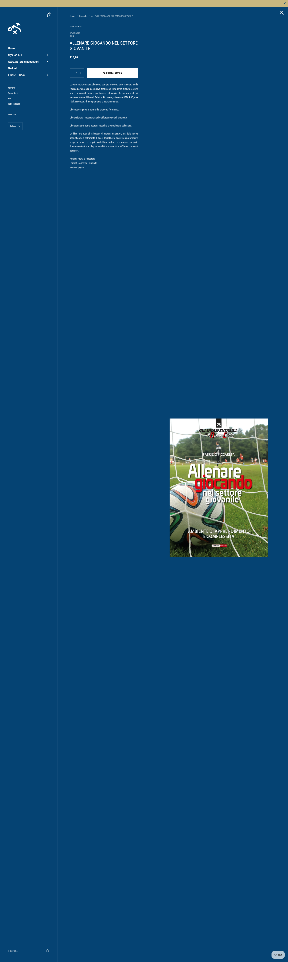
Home (72, 16)
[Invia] (48, 951)
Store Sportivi (76, 26)
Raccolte (83, 16)
